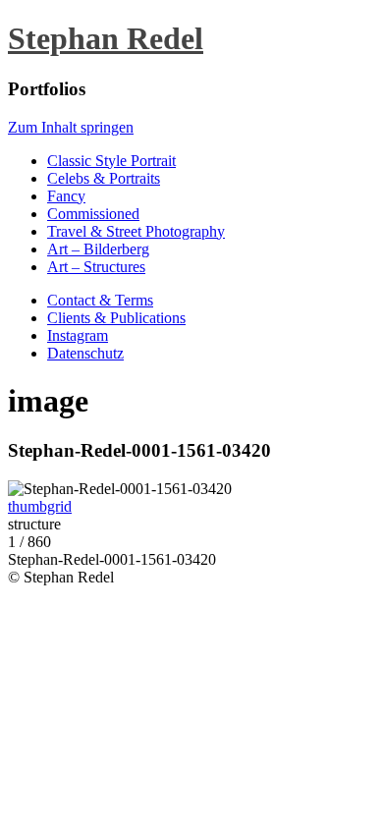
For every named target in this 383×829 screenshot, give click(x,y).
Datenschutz (85, 353)
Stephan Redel (105, 38)
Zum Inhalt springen (71, 127)
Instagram (77, 335)
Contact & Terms (100, 300)
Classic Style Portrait (111, 160)
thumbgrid (40, 506)
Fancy (66, 196)
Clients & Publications (116, 317)
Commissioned (93, 213)
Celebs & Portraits (103, 178)
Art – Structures (96, 266)
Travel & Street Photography (136, 231)
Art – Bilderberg (98, 249)
